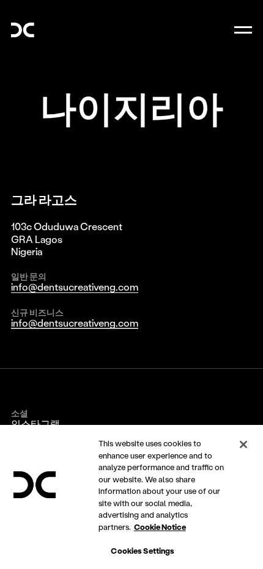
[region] (131, 497)
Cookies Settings (142, 550)
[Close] (243, 444)
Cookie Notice (160, 526)
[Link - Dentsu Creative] (22, 30)
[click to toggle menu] (243, 30)
